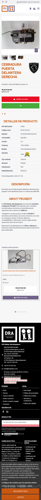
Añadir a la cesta (22, 99)
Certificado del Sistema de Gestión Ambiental (30, 459)
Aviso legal (27, 390)
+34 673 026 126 (33, 2)
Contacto (6, 404)
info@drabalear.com (11, 369)
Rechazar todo (20, 491)
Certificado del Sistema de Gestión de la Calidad (30, 450)
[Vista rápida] (37, 257)
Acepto (20, 497)
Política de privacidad (31, 393)
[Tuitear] (5, 114)
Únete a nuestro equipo (11, 401)
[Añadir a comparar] (20, 105)
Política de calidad (30, 403)
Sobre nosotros (8, 399)
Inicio (4, 390)
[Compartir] (2, 114)
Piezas (5, 393)
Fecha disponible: (8, 176)
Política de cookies (30, 396)
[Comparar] (37, 253)
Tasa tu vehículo (8, 396)
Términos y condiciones (28, 400)
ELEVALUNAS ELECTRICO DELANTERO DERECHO (19, 271)
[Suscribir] (20, 425)
